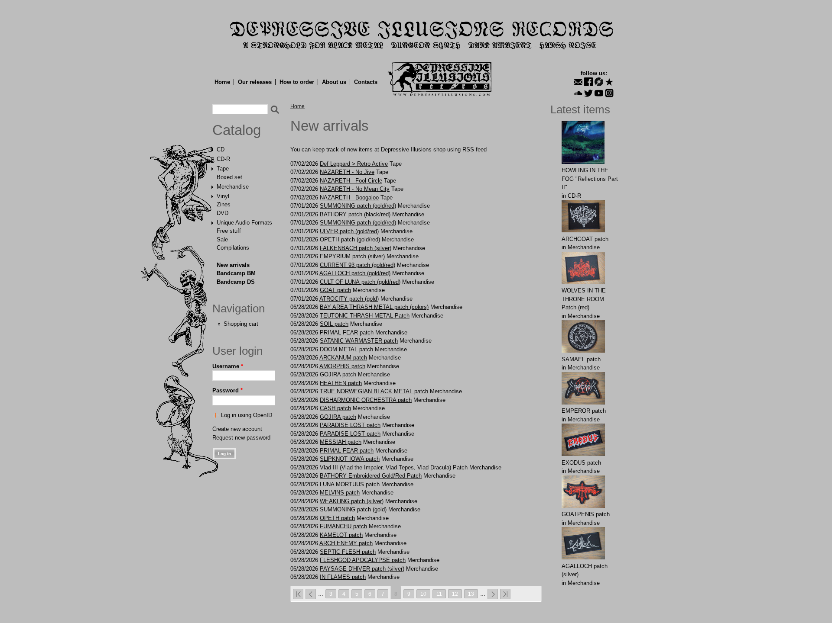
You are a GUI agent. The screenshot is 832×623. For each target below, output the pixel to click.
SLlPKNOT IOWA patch (350, 459)
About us (334, 82)
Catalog (236, 130)
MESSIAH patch (340, 442)
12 (455, 594)
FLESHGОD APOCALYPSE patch (363, 560)
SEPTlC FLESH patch (348, 552)
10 (423, 594)
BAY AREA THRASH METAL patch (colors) (374, 307)
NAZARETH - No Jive (347, 172)
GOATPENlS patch (586, 514)
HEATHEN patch (341, 383)
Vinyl (223, 196)
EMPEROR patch (584, 411)
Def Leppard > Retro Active (354, 164)
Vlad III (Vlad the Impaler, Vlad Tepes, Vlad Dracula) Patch (394, 467)
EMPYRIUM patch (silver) (352, 256)
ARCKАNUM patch (343, 357)
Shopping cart (241, 324)
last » (505, 594)
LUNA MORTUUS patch (350, 484)
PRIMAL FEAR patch (347, 332)
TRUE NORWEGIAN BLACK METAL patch (374, 391)
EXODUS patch (581, 462)
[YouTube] (599, 93)
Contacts (365, 82)
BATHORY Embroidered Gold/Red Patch (371, 475)
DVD (222, 213)
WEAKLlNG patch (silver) (352, 501)
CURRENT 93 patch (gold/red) (357, 265)
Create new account (237, 429)
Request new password (241, 437)
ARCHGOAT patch (585, 239)
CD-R (223, 159)
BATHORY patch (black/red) (355, 214)
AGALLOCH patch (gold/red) (354, 273)
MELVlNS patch (340, 492)
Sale (222, 239)
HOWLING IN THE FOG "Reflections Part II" (590, 178)
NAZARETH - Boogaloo (349, 197)
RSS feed (474, 149)
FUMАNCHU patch (343, 526)
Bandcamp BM (236, 273)
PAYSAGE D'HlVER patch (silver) (362, 568)
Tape (223, 168)
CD (220, 149)
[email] (578, 81)
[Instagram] (609, 93)
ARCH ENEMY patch (346, 543)
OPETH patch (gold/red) (350, 239)
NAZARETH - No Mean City (355, 189)
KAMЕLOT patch (341, 535)
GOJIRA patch (338, 374)
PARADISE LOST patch (350, 425)
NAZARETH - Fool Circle (351, 180)
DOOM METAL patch (346, 349)
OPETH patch (337, 518)
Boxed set (229, 177)
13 (471, 594)
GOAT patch (335, 290)
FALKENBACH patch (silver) (355, 248)
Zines (224, 204)
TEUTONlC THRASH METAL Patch (365, 315)
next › (493, 594)
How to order (297, 82)
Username (227, 366)
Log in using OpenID (246, 415)
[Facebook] (588, 81)
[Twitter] (588, 93)
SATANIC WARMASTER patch (359, 340)
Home (222, 82)
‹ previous (311, 594)
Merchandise (233, 186)
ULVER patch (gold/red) (349, 231)
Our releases (255, 82)
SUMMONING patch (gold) (353, 509)
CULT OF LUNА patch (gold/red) (360, 282)
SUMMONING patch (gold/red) (358, 205)
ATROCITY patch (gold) (349, 298)
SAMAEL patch (581, 359)
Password (227, 390)
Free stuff (229, 231)
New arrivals (233, 265)
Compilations (233, 247)
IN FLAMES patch (343, 577)
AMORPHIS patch (342, 366)
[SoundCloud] (578, 93)
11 (439, 594)
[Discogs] (599, 81)
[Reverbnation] (609, 81)
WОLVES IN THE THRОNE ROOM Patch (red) (584, 299)
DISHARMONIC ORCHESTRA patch (366, 400)
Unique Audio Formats (244, 222)
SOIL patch (334, 324)
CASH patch (335, 408)
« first (298, 594)
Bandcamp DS (236, 282)
